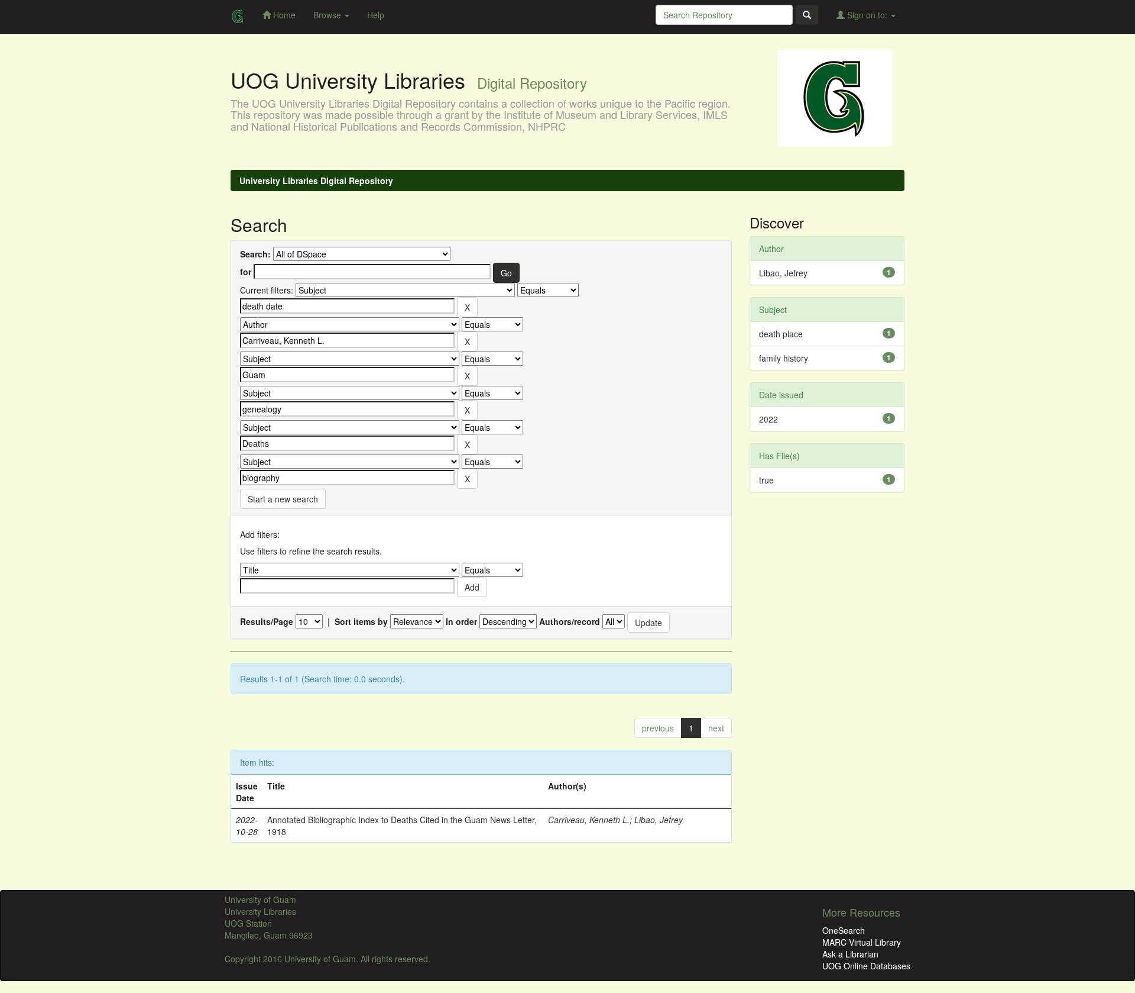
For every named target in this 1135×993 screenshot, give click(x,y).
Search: (255, 254)
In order (461, 621)
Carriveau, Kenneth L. (589, 820)
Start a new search (283, 499)
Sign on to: (867, 15)
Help (375, 15)
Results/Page (266, 621)
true (766, 480)
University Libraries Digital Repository (316, 180)
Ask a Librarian (850, 954)
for (245, 272)
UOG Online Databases (866, 966)
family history (783, 358)
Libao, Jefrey (658, 820)
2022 (768, 419)
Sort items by (361, 621)
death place (781, 334)
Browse (328, 15)
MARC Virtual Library (861, 942)
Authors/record (569, 621)
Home (283, 15)
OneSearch (843, 930)
